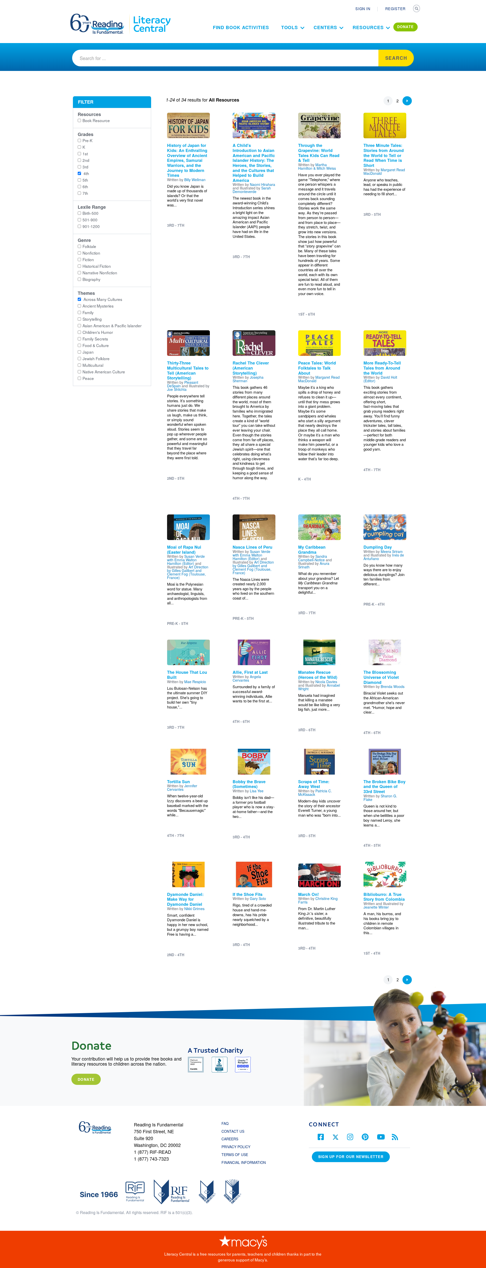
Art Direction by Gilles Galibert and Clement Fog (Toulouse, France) (187, 572)
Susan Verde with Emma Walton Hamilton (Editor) (186, 560)
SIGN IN (362, 8)
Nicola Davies (326, 681)
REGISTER (395, 8)
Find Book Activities (241, 27)
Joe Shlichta (177, 389)
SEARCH (417, 9)
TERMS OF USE (237, 1154)
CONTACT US (234, 1131)
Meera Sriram (392, 551)
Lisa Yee (257, 790)
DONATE (405, 26)
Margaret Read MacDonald (384, 171)
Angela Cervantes (247, 678)
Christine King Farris (318, 900)
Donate (86, 1079)
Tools (289, 27)
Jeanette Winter (376, 907)
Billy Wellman (195, 179)
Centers (325, 27)
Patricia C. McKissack (315, 792)
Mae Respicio (195, 681)
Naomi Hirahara (262, 184)
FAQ (225, 1123)
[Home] (100, 16)
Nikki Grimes (194, 908)
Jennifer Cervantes (182, 787)
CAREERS (229, 1138)
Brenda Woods (392, 686)
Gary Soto (258, 898)
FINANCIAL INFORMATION (243, 1162)
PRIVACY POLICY (235, 1146)
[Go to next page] (407, 100)
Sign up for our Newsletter (350, 1156)
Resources (368, 27)
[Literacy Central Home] (152, 16)
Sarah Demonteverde (252, 189)
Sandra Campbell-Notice (312, 558)
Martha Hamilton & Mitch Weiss (317, 166)
